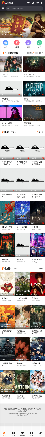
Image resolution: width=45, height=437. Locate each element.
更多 (40, 53)
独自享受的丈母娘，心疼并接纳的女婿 (22, 196)
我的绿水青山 (37, 396)
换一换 (40, 132)
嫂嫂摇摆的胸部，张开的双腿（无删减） (37, 196)
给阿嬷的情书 (7, 227)
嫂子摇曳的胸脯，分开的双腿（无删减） (22, 164)
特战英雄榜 (36, 363)
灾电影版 (5, 99)
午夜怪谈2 (5, 259)
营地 (26, 99)
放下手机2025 (22, 227)
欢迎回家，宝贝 (30, 74)
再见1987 (5, 298)
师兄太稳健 (6, 396)
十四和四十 (36, 227)
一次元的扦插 (22, 298)
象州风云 (20, 259)
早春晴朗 (20, 363)
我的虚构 (35, 298)
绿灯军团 (20, 396)
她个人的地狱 (7, 123)
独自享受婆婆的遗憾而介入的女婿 (7, 164)
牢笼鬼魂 (27, 123)
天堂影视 (6, 409)
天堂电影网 (7, 2)
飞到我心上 (21, 331)
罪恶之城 (5, 74)
